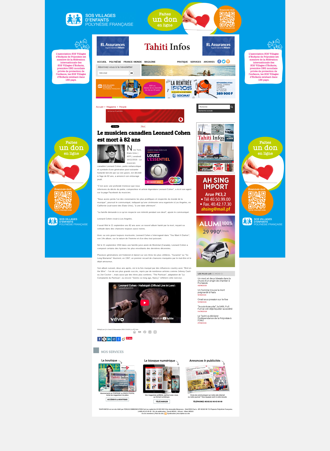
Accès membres (148, 413)
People (122, 107)
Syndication (171, 413)
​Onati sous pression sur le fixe (213, 299)
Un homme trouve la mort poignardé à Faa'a (211, 291)
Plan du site (159, 413)
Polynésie (115, 62)
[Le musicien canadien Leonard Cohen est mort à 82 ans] (111, 145)
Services (195, 62)
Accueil (102, 62)
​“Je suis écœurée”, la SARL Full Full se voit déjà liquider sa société (215, 307)
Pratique (182, 62)
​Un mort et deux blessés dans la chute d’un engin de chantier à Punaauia (214, 280)
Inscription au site (183, 413)
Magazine (149, 62)
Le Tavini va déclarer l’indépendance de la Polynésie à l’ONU (214, 318)
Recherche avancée (205, 111)
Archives (209, 62)
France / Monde (133, 62)
